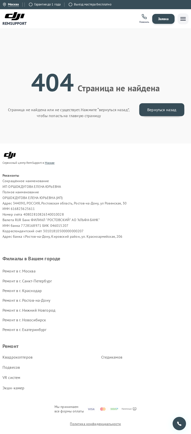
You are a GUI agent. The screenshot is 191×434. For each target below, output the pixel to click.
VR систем (11, 377)
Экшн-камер (13, 387)
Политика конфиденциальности (95, 424)
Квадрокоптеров (17, 357)
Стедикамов (111, 357)
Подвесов (11, 367)
